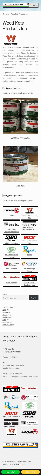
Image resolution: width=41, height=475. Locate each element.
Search (5, 294)
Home (7, 14)
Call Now (11, 472)
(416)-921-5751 (19, 464)
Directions (30, 472)
